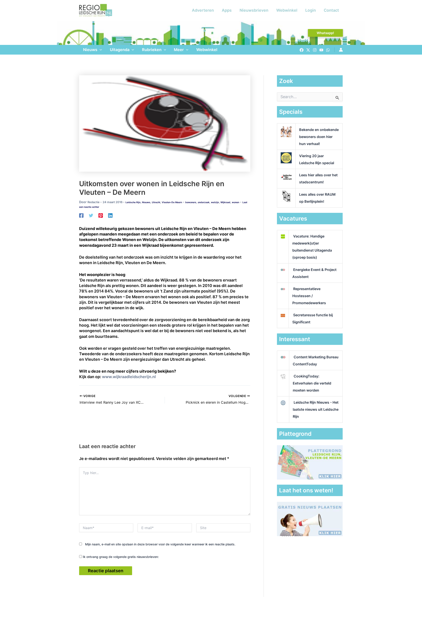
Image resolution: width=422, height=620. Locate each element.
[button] (325, 33)
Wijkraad (225, 202)
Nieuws (90, 49)
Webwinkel (286, 10)
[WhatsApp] (328, 50)
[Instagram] (315, 50)
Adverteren (203, 10)
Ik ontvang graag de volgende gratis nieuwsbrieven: (120, 557)
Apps (227, 10)
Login (310, 10)
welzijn (215, 202)
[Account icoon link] (341, 50)
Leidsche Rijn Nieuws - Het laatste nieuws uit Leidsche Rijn (315, 409)
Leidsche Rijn (133, 202)
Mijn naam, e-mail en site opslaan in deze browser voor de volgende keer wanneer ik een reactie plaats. (160, 544)
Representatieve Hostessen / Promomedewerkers (309, 296)
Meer (179, 49)
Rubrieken (152, 49)
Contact (331, 10)
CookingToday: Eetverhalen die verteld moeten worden (312, 383)
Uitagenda (119, 49)
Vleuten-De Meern (172, 202)
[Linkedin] (110, 215)
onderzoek (203, 202)
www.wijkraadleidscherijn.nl (129, 376)
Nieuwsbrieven (254, 10)
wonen (235, 202)
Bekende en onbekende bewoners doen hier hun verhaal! (319, 136)
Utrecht (156, 202)
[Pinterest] (100, 215)
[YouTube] (321, 50)
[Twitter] (308, 50)
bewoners (190, 202)
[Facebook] (302, 50)
